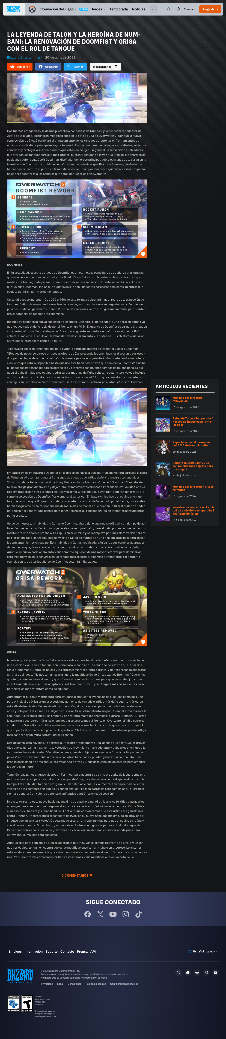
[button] (210, 9)
